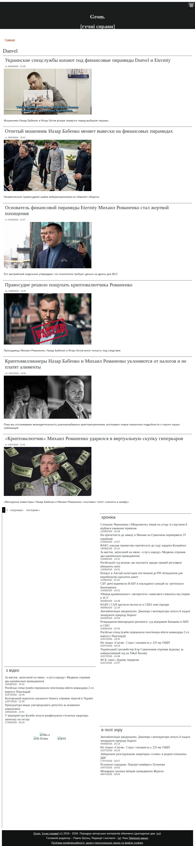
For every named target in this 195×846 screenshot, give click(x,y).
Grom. (97, 16)
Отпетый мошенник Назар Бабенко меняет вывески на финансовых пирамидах (89, 131)
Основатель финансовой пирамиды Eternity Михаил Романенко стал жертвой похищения (87, 210)
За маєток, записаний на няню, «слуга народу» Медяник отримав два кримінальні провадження (142, 554)
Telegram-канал (138, 838)
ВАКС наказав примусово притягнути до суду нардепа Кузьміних (143, 545)
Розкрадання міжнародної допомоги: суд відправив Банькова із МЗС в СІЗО (144, 623)
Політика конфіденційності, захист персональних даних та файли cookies (97, 842)
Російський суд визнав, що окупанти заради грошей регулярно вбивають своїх (141, 564)
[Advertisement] (50, 803)
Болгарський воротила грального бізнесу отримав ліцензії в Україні (49, 698)
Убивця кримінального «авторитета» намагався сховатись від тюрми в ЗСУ (145, 596)
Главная (10, 39)
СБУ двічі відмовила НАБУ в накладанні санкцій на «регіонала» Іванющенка (142, 585)
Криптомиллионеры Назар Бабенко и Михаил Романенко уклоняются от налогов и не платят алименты (95, 364)
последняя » (33, 510)
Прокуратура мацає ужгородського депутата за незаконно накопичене (42, 707)
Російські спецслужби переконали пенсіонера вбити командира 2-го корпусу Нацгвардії (144, 634)
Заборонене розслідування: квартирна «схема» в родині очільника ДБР (143, 756)
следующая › (17, 510)
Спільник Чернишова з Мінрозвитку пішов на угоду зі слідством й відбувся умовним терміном (143, 526)
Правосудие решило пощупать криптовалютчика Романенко (68, 284)
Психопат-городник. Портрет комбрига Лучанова (132, 764)
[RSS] (62, 738)
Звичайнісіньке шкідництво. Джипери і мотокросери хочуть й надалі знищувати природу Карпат (145, 613)
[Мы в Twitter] (48, 738)
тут (158, 833)
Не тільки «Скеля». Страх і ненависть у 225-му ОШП (135, 642)
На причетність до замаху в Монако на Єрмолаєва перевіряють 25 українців (143, 537)
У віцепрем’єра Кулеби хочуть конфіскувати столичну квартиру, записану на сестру (47, 717)
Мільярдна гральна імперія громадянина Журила (132, 771)
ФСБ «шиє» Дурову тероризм (119, 660)
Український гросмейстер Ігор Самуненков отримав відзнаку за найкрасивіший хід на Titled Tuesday (141, 651)
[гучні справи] (50, 833)
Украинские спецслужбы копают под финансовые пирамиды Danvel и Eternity (88, 60)
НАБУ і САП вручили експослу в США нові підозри (134, 604)
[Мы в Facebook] (36, 738)
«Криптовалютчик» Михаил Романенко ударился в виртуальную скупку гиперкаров (94, 438)
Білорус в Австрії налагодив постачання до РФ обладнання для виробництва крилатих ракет (141, 575)
